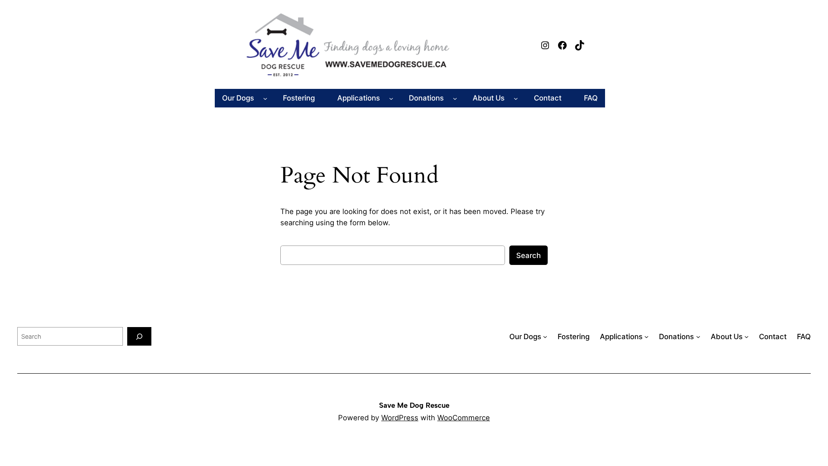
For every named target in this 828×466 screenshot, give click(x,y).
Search (528, 255)
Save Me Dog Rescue (414, 405)
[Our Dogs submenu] (265, 98)
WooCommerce (463, 417)
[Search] (139, 336)
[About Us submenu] (516, 98)
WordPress (399, 417)
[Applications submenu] (391, 98)
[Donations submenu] (455, 98)
